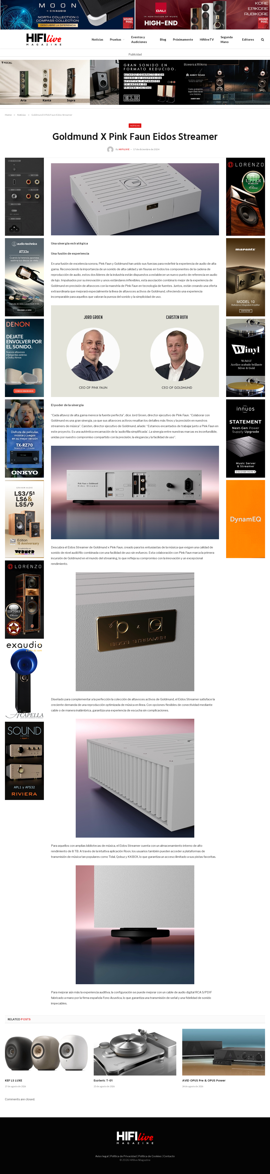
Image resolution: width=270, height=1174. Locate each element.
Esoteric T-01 (103, 1081)
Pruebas (115, 39)
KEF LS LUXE (13, 1081)
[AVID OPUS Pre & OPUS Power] (223, 1052)
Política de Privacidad (123, 1156)
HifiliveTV (207, 39)
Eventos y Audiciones (139, 39)
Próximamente (183, 39)
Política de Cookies (149, 1156)
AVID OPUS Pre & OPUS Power (204, 1081)
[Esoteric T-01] (135, 1052)
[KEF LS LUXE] (46, 1052)
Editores (248, 39)
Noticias (97, 39)
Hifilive (124, 149)
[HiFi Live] (43, 39)
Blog (163, 39)
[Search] (262, 39)
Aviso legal (102, 1156)
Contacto (169, 1156)
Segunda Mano (227, 39)
